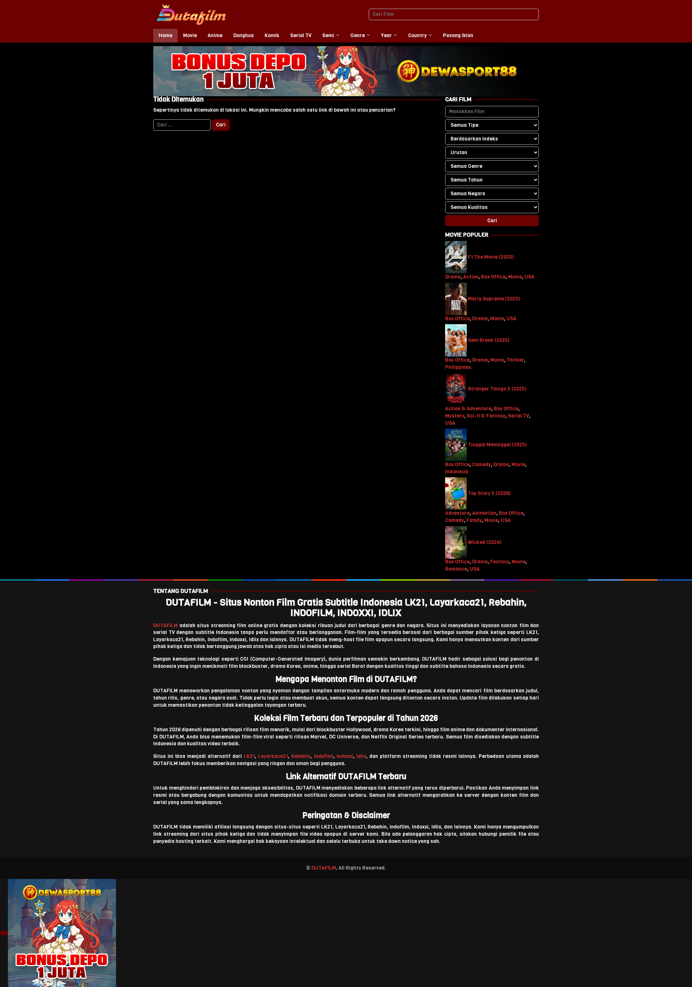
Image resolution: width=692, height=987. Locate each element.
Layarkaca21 (273, 756)
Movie (515, 276)
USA (529, 276)
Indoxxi (345, 756)
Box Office (493, 276)
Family (474, 520)
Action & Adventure (468, 408)
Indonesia (456, 471)
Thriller (515, 360)
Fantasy (499, 562)
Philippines (458, 367)
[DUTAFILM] (191, 14)
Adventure (457, 513)
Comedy (481, 464)
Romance (456, 569)
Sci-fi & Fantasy (486, 415)
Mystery (454, 415)
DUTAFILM (165, 625)
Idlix (361, 756)
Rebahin (300, 756)
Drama (453, 276)
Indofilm (323, 756)
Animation (484, 513)
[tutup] (4, 933)
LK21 (249, 756)
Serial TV (518, 415)
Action (471, 276)
